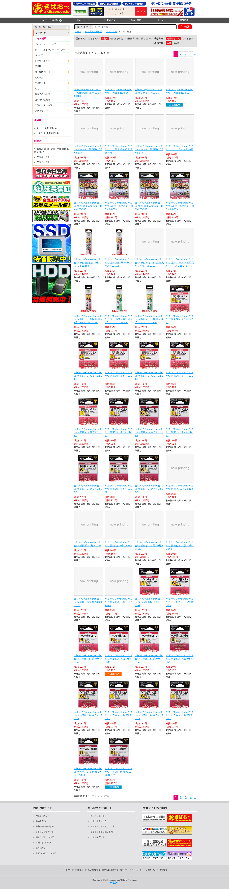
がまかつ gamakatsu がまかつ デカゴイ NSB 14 (118, 91)
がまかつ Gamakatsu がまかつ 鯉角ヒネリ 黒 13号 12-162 (88, 602)
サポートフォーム (99, 821)
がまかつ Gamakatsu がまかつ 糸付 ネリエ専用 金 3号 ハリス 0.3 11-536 (149, 319)
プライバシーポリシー (135, 870)
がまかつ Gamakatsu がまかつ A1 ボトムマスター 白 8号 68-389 (180, 206)
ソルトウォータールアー (47, 44)
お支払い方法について (46, 853)
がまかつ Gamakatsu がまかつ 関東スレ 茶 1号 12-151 (179, 319)
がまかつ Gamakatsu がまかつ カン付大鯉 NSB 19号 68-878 (119, 149)
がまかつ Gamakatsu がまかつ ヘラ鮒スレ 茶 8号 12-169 (149, 658)
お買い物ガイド (98, 837)
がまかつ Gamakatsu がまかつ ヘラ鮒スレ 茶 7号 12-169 (119, 658)
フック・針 (41, 33)
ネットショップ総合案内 (102, 832)
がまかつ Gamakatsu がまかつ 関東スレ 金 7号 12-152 (149, 488)
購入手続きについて (45, 837)
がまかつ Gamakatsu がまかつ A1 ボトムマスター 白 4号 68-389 (88, 206)
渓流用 (38, 66)
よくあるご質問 (133, 20)
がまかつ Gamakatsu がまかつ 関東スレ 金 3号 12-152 (149, 432)
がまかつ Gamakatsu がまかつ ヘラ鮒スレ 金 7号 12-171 (149, 715)
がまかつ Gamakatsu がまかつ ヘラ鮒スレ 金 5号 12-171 (88, 715)
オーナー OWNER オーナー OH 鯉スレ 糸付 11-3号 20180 (87, 92)
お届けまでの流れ (44, 842)
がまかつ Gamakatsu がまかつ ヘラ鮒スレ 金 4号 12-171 (180, 658)
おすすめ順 (93, 38)
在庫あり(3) (43, 157)
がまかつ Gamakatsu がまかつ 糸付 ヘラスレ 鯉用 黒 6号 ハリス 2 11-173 (149, 262)
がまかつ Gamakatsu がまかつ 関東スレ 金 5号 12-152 (88, 488)
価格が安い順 (117, 38)
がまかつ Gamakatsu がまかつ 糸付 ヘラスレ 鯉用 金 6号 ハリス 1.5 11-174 (88, 319)
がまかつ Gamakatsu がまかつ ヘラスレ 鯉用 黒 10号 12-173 (88, 771)
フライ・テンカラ (43, 105)
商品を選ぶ (41, 821)
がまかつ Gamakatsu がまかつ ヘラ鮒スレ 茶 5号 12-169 (180, 602)
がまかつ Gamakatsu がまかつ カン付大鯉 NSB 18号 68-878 (88, 149)
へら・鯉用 (40, 38)
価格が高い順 (132, 38)
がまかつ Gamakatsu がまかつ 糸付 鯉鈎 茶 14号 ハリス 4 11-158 (118, 262)
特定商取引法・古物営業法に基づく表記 (106, 870)
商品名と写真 (173, 38)
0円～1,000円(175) (47, 128)
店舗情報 (184, 20)
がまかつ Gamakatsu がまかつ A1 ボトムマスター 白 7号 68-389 (149, 206)
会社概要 (163, 870)
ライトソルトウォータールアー (50, 49)
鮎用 (37, 88)
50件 (169, 43)
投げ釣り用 (40, 83)
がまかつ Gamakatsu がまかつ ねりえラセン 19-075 (179, 148)
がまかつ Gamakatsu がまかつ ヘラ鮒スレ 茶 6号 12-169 (88, 658)
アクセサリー (41, 111)
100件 (176, 43)
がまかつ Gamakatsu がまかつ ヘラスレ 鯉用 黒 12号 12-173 (118, 771)
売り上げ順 (146, 38)
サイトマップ (83, 20)
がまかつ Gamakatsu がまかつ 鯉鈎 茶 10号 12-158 (179, 487)
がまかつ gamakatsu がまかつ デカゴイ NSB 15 (148, 91)
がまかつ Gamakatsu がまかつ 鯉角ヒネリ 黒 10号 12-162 (149, 545)
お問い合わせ (152, 870)
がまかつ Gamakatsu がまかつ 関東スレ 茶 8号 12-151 (88, 432)
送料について (42, 848)
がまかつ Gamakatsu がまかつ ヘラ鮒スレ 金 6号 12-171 (119, 715)
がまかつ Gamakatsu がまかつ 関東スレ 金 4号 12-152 (179, 432)
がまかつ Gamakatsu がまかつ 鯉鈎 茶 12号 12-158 (88, 544)
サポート (159, 20)
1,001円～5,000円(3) (48, 133)
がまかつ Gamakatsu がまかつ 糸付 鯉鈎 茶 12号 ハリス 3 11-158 (88, 262)
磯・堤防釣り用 (42, 72)
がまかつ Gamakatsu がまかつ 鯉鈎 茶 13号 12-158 (118, 544)
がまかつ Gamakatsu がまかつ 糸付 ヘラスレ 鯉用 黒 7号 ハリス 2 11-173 (180, 262)
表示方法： (159, 38)
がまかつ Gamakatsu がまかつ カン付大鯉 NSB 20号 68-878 (149, 149)
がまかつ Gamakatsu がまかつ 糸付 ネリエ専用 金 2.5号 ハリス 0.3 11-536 (119, 319)
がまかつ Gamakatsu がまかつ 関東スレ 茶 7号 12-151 (179, 375)
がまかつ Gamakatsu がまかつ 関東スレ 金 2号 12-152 (118, 432)
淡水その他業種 (42, 99)
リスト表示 (187, 38)
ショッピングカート (45, 832)
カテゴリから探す (50, 20)
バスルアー (40, 55)
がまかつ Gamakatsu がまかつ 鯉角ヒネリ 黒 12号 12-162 (180, 545)
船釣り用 (39, 77)
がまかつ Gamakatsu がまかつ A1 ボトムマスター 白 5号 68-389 (119, 206)
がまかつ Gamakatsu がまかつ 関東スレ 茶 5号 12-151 (118, 375)
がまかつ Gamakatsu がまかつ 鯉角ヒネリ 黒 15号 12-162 (119, 602)
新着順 (105, 38)
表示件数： (159, 43)
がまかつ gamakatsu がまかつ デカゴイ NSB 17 (179, 91)
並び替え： (81, 38)
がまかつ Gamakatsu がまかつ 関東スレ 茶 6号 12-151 (149, 375)
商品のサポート (98, 816)
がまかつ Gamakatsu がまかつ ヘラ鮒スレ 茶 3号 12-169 (149, 602)
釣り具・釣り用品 (43, 27)
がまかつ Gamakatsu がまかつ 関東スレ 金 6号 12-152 (118, 488)
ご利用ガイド (108, 20)
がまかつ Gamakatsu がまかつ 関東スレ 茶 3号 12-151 (88, 375)
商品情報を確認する (45, 826)
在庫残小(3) (43, 162)
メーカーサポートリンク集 (103, 826)
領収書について (43, 816)
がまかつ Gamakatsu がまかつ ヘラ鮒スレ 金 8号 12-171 (180, 715)
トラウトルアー (42, 61)
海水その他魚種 (42, 94)
